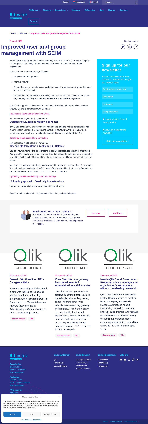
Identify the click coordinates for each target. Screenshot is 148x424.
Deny (32, 414)
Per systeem (103, 366)
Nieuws (111, 10)
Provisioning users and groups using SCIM (29, 114)
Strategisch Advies (83, 360)
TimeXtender (59, 363)
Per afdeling (103, 363)
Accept (12, 414)
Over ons (124, 10)
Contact (33, 21)
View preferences (50, 414)
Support (65, 2)
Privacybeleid (37, 420)
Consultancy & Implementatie (82, 364)
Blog (101, 10)
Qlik (55, 360)
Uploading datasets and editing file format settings (33, 176)
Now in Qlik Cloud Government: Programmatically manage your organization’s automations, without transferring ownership (119, 284)
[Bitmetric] (18, 16)
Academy (76, 10)
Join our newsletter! (117, 141)
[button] (58, 397)
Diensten (47, 10)
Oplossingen (60, 10)
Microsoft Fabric (60, 366)
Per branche (103, 360)
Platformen (33, 10)
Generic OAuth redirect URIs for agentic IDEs (27, 281)
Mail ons (118, 213)
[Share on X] (123, 46)
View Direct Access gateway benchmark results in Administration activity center (72, 282)
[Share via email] (136, 46)
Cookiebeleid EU (26, 420)
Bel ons (96, 213)
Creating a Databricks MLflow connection (29, 138)
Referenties (90, 10)
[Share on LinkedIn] (129, 46)
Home (13, 33)
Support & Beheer (83, 368)
